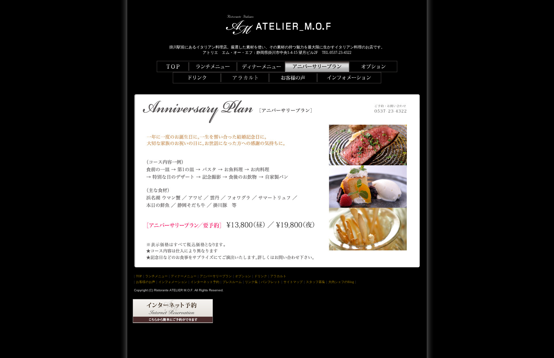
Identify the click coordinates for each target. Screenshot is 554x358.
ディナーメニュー (184, 276)
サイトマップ (293, 282)
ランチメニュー (156, 276)
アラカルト (278, 276)
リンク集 (251, 282)
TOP (139, 276)
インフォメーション (172, 282)
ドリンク (260, 276)
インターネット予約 (204, 282)
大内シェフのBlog (341, 282)
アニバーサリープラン (216, 276)
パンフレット (270, 282)
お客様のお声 (145, 282)
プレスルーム (232, 282)
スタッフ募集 (315, 282)
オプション (243, 276)
